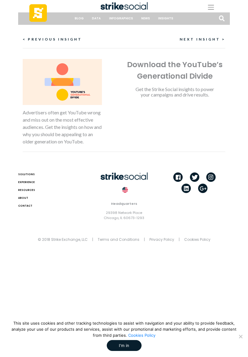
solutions (26, 174)
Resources (26, 190)
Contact (25, 206)
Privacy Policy (161, 239)
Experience (26, 182)
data (96, 18)
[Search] (222, 19)
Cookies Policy (197, 239)
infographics (121, 18)
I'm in (124, 345)
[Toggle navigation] (215, 7)
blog (79, 18)
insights (165, 18)
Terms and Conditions (118, 239)
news (145, 18)
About (23, 198)
